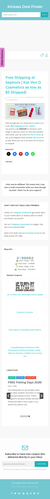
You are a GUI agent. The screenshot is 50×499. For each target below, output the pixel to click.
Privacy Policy (21, 487)
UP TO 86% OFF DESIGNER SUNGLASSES (25, 295)
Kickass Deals (30, 377)
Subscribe (41, 464)
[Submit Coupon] (41, 55)
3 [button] (25, 416)
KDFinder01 (13, 100)
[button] (8, 396)
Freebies (12, 377)
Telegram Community (20, 224)
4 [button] (27, 416)
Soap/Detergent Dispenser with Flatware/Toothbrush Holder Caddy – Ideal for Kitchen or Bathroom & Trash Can (25, 351)
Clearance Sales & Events (35, 97)
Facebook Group (32, 233)
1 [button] (21, 416)
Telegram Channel (21, 212)
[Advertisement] (25, 35)
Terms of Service (33, 487)
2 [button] (23, 416)
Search (44, 15)
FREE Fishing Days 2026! (25, 382)
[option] (25, 392)
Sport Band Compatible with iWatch (25, 330)
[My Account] (46, 55)
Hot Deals (20, 377)
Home (13, 487)
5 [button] (29, 416)
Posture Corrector (25, 312)
